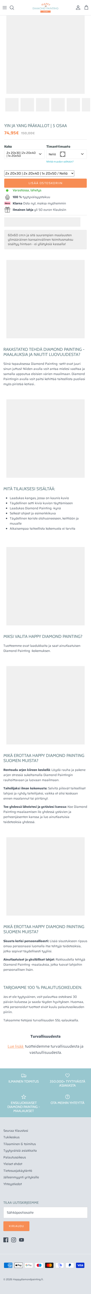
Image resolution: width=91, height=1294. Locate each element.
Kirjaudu (16, 1226)
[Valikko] (4, 7)
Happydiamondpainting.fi (28, 1279)
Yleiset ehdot (12, 1163)
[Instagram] (13, 1239)
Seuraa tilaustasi (15, 1130)
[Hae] (14, 7)
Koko (8, 146)
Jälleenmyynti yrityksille (21, 1177)
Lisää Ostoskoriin (46, 183)
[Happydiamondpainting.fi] (45, 7)
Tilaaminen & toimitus (19, 1144)
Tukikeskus (11, 1137)
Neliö (52, 154)
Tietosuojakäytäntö (17, 1170)
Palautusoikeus (14, 1157)
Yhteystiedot (12, 1184)
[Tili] (77, 7)
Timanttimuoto (58, 146)
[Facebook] (5, 1239)
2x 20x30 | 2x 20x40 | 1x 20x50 (21, 154)
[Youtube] (21, 1239)
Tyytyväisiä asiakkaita (20, 1150)
